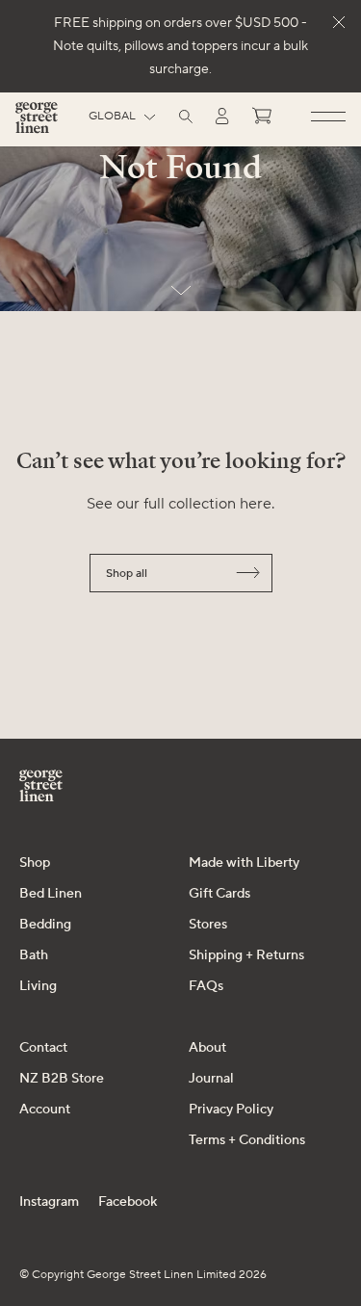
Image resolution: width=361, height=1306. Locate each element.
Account (44, 1109)
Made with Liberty (244, 863)
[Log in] (222, 116)
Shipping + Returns (246, 955)
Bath (33, 955)
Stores (208, 924)
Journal (211, 1078)
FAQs (206, 986)
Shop (34, 863)
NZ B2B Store (61, 1078)
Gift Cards (219, 893)
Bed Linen (50, 893)
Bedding (45, 924)
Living (38, 986)
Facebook (127, 1202)
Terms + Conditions (247, 1140)
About (207, 1048)
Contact (43, 1048)
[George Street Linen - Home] (36, 125)
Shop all (126, 573)
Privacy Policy (231, 1109)
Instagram (49, 1202)
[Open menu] (328, 117)
